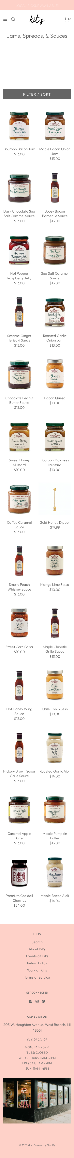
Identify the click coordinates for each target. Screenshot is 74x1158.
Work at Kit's (37, 970)
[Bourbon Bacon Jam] (19, 125)
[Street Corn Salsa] (19, 623)
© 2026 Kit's (25, 1145)
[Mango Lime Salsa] (54, 561)
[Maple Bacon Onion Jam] (54, 125)
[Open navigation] (5, 19)
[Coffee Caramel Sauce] (19, 499)
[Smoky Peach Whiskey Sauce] (19, 561)
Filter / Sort (37, 94)
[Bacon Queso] (54, 374)
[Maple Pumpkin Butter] (54, 810)
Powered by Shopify (44, 1145)
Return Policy (37, 963)
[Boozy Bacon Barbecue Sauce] (54, 188)
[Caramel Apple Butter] (19, 810)
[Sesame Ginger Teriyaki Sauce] (19, 312)
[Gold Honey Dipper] (54, 499)
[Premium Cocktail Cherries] (19, 872)
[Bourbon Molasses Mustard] (54, 436)
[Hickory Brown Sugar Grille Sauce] (19, 748)
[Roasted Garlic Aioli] (54, 748)
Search (37, 942)
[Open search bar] (14, 19)
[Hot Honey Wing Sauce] (19, 685)
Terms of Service (37, 977)
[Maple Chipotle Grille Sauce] (54, 623)
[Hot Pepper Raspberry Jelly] (19, 250)
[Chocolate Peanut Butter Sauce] (19, 374)
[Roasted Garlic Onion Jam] (54, 312)
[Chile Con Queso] (54, 685)
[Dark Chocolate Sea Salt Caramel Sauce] (19, 188)
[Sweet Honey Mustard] (19, 436)
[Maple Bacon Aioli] (54, 872)
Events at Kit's (37, 956)
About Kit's (37, 949)
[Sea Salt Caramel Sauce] (54, 250)
